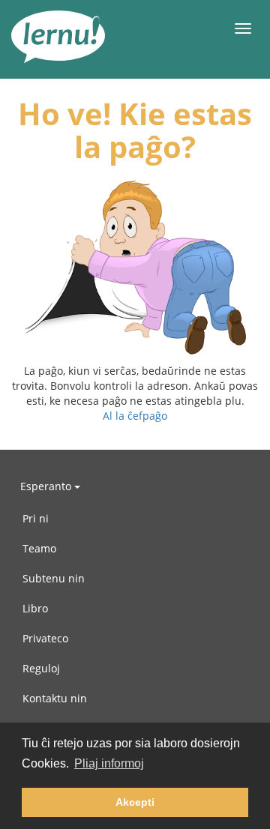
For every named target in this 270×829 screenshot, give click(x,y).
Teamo (39, 548)
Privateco (45, 638)
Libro (35, 608)
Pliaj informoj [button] (109, 763)
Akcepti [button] (135, 802)
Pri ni (35, 518)
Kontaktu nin (54, 698)
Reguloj (41, 668)
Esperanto (47, 486)
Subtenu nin (53, 578)
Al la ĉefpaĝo (135, 416)
